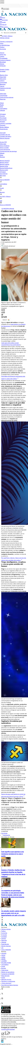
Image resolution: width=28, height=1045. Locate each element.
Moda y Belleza (4, 127)
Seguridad (3, 77)
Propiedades (3, 58)
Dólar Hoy (3, 54)
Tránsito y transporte (6, 41)
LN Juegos (3, 114)
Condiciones (4, 1029)
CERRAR (2, 1)
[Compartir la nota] (2, 312)
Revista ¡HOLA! (4, 162)
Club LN (4, 24)
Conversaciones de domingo (8, 151)
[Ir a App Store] (6, 1013)
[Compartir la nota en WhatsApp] (4, 312)
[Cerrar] (26, 30)
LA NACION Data (5, 45)
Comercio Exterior (5, 60)
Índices (2, 64)
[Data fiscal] (2, 1042)
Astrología (4, 833)
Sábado (2, 153)
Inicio (3, 17)
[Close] (2, 917)
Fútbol (2, 103)
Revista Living (4, 166)
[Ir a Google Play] (6, 1009)
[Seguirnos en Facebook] (2, 989)
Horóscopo (3, 120)
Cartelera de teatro (5, 136)
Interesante (6, 835)
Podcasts (2, 125)
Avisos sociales (4, 147)
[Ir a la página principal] (14, 15)
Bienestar (3, 84)
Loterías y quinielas (5, 123)
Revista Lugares (4, 164)
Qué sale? (3, 133)
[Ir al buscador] (2, 11)
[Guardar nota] (2, 310)
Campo (2, 56)
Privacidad (11, 1029)
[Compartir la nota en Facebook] (2, 317)
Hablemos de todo (5, 88)
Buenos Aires (4, 75)
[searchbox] (13, 33)
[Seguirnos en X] (2, 994)
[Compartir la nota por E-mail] (6, 317)
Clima (1, 43)
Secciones (5, 20)
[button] (14, 117)
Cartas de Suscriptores (6, 97)
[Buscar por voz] (25, 32)
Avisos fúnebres (4, 146)
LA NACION (4, 208)
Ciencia (2, 86)
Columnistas (3, 95)
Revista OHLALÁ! (5, 161)
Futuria (2, 53)
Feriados (2, 121)
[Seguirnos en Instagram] (2, 999)
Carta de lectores (5, 149)
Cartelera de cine (5, 134)
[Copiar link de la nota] (2, 315)
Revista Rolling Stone (6, 168)
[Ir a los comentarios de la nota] (4, 310)
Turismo (2, 116)
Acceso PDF (3, 142)
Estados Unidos (4, 69)
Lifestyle (11, 208)
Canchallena (3, 108)
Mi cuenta (5, 27)
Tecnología (3, 118)
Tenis (1, 107)
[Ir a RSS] (2, 1004)
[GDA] (5, 1035)
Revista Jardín (4, 170)
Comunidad (3, 82)
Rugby (2, 105)
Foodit (4, 22)
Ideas (1, 155)
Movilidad (3, 62)
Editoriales (3, 94)
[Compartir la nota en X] (4, 317)
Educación (3, 79)
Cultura (2, 80)
